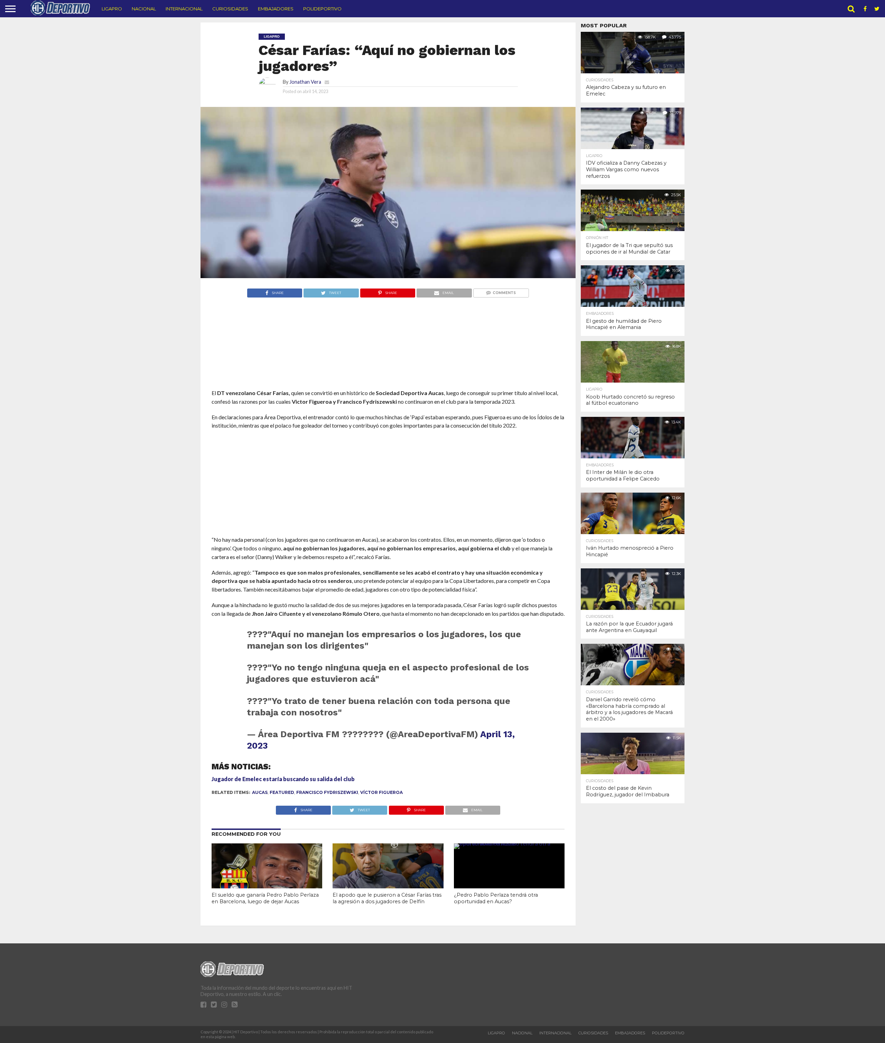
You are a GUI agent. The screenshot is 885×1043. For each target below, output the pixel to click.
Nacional (144, 8)
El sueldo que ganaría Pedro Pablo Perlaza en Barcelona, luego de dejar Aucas (265, 898)
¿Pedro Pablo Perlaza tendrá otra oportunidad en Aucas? (496, 898)
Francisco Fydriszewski (327, 792)
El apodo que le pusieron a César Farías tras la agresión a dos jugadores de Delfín (387, 898)
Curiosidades (230, 8)
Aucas (260, 792)
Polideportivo (322, 8)
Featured (282, 792)
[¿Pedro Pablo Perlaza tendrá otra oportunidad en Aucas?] (509, 843)
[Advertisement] (388, 356)
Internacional (184, 8)
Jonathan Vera (305, 82)
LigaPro (112, 8)
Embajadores (276, 8)
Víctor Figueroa (381, 792)
